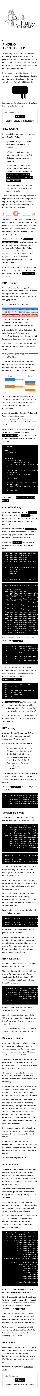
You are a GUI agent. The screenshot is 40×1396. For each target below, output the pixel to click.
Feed (8, 121)
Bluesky (17, 121)
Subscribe (20, 116)
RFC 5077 (6, 743)
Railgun (18, 137)
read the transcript (22, 402)
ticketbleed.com (18, 79)
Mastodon (28, 121)
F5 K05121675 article (25, 82)
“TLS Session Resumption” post (14, 405)
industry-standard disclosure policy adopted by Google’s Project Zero (19, 1117)
